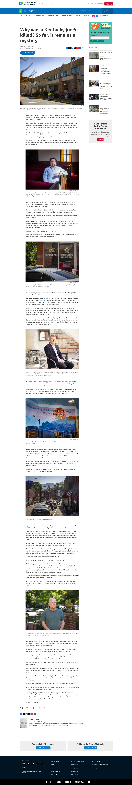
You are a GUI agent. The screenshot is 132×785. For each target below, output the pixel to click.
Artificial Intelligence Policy (77, 761)
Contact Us (54, 768)
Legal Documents (55, 771)
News (20, 15)
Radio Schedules (55, 761)
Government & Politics (106, 81)
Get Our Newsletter (97, 4)
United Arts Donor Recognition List (100, 764)
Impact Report (95, 768)
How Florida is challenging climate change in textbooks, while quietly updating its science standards (105, 71)
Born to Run (65, 725)
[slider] (27, 11)
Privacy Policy (74, 768)
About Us (86, 15)
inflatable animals (47, 723)
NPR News (28, 708)
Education (102, 66)
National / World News (41, 708)
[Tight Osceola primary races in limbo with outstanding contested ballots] (94, 83)
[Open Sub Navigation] (23, 15)
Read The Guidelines (43, 748)
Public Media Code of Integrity (90, 744)
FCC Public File (74, 774)
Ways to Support (67, 15)
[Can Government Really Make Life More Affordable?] (94, 97)
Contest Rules (74, 771)
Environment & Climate (106, 52)
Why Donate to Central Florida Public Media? (100, 126)
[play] (20, 11)
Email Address (94, 35)
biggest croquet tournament (76, 723)
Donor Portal (104, 15)
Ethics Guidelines (55, 774)
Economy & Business (105, 94)
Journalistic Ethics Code (43, 744)
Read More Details (90, 748)
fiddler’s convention (39, 725)
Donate (109, 4)
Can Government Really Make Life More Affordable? (106, 98)
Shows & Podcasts (38, 15)
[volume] (25, 11)
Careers (53, 764)
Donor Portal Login (96, 761)
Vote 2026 (28, 15)
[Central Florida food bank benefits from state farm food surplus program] (94, 108)
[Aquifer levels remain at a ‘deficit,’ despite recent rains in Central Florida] (94, 55)
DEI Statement (74, 764)
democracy (31, 723)
